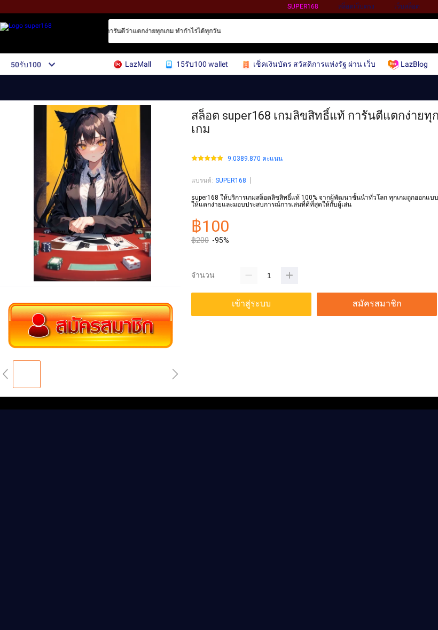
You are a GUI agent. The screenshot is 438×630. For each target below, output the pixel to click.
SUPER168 (230, 180)
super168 (302, 6)
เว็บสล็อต (407, 6)
